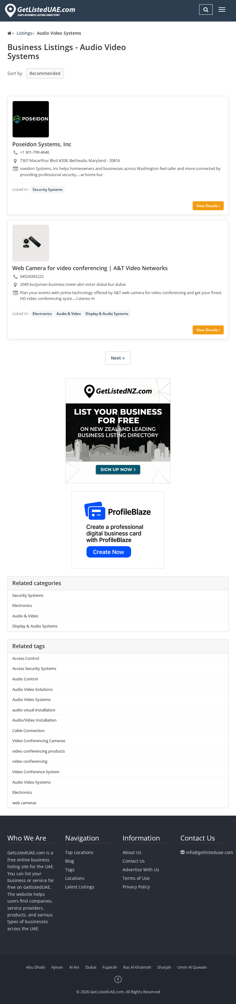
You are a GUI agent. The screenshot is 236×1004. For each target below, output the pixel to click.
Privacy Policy (136, 887)
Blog (69, 861)
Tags (70, 869)
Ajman (57, 967)
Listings (24, 33)
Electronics (42, 313)
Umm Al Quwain (192, 967)
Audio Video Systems (31, 699)
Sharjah (164, 967)
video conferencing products (38, 751)
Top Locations (79, 852)
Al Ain (74, 967)
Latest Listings (79, 887)
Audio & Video (69, 313)
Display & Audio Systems (106, 313)
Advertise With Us (141, 869)
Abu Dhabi (35, 967)
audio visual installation (33, 710)
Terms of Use (136, 878)
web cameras (24, 802)
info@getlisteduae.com (209, 852)
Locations (75, 878)
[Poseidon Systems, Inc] (31, 119)
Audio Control (25, 679)
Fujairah (109, 967)
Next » (118, 358)
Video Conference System (35, 771)
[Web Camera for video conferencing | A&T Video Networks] (31, 243)
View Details (207, 205)
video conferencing (29, 761)
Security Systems (48, 189)
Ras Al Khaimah (137, 967)
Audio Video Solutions (32, 689)
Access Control (25, 658)
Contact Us (134, 861)
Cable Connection (28, 730)
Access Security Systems (34, 668)
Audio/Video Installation (34, 720)
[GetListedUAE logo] (39, 10)
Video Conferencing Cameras (38, 740)
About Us (132, 852)
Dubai (90, 967)
